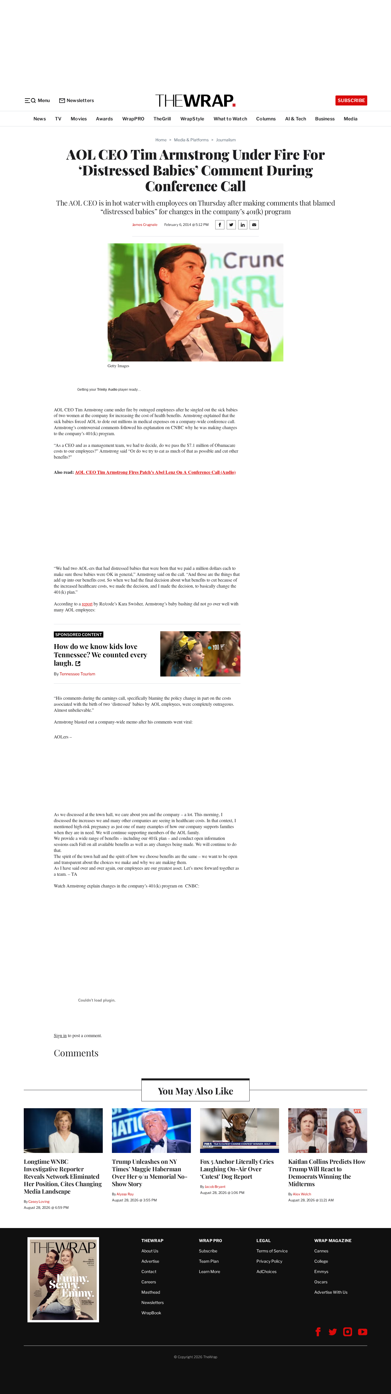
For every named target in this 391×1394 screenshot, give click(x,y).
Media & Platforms (191, 139)
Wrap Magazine (333, 1240)
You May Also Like (195, 1090)
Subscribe (351, 100)
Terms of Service (272, 1250)
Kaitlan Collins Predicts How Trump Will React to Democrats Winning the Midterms (326, 1172)
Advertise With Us (330, 1292)
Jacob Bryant (215, 1186)
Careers (148, 1281)
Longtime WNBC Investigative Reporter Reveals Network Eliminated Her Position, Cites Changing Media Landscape (63, 1176)
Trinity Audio (107, 390)
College (321, 1261)
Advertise (150, 1261)
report (87, 604)
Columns (266, 119)
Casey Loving (38, 1201)
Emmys (321, 1271)
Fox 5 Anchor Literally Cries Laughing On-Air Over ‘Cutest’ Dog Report (237, 1169)
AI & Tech (295, 119)
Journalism (226, 139)
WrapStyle (192, 119)
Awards (104, 119)
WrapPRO (133, 119)
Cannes (321, 1250)
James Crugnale (144, 224)
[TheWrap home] (195, 101)
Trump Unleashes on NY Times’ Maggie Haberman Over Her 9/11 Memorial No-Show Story (149, 1172)
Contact (148, 1271)
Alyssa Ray (125, 1194)
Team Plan (209, 1261)
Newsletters (80, 100)
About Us (149, 1250)
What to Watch (230, 119)
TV (58, 119)
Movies (79, 119)
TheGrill (162, 119)
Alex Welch (302, 1194)
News (39, 119)
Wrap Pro (210, 1240)
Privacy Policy (269, 1261)
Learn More (209, 1271)
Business (325, 119)
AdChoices (266, 1271)
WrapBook (151, 1312)
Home (161, 139)
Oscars (320, 1281)
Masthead (150, 1292)
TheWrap (152, 1240)
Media (351, 119)
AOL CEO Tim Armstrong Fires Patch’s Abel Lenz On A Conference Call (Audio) (155, 472)
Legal (263, 1240)
